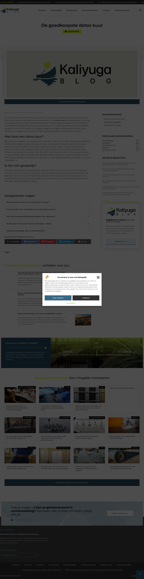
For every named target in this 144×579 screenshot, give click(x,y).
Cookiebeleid (70, 303)
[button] (98, 277)
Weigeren (86, 298)
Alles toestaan (58, 298)
